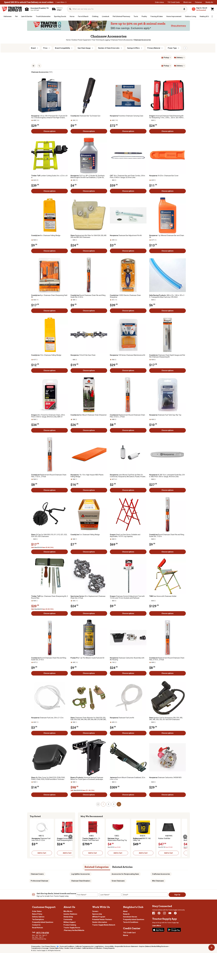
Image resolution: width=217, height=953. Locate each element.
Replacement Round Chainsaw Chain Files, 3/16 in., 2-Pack (166, 659)
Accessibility (109, 946)
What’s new (187, 2)
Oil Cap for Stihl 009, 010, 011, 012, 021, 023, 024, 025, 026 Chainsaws (49, 535)
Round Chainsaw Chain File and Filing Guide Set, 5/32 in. (88, 296)
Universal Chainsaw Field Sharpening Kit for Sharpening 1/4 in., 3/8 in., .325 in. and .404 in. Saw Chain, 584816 (166, 117)
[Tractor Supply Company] (12, 9)
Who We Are (68, 911)
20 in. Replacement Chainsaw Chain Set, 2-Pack (88, 597)
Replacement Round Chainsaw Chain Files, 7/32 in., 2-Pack (48, 475)
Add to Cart (42, 853)
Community (68, 919)
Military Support (70, 922)
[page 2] (118, 804)
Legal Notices (99, 946)
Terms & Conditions (130, 922)
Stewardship (68, 917)
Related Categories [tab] (97, 866)
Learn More (60, 2)
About (125, 911)
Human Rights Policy (56, 948)
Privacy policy (35, 946)
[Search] (70, 9)
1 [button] (103, 804)
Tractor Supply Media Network (103, 925)
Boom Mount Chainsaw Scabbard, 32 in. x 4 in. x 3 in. (127, 778)
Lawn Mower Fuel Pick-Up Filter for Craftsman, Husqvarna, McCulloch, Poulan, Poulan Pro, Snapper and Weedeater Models (127, 475)
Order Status (37, 911)
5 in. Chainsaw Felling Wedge (85, 534)
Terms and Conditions (67, 946)
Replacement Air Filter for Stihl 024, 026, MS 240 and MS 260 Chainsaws (88, 236)
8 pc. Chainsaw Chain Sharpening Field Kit (49, 296)
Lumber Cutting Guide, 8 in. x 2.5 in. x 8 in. (49, 176)
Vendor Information (99, 922)
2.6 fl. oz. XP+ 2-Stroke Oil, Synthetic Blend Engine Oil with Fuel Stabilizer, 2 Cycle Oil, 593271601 (88, 176)
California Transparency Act (84, 946)
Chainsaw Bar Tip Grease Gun (85, 116)
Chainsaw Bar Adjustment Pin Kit (126, 235)
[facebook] (153, 913)
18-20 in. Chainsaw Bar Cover (163, 176)
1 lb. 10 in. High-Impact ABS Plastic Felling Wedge (87, 475)
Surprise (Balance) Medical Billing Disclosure (153, 946)
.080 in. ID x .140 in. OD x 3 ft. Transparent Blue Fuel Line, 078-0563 (166, 296)
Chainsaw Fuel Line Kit (122, 718)
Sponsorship (97, 914)
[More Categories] (212, 16)
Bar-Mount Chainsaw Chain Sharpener (89, 415)
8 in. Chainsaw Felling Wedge (45, 235)
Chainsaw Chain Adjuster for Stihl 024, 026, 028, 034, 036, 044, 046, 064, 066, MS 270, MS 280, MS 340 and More (88, 718)
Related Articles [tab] (122, 866)
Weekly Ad (209, 2)
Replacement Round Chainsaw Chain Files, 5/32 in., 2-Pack (127, 416)
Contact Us (36, 925)
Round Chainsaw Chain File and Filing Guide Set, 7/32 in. (166, 535)
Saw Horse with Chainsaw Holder (163, 596)
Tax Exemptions (38, 919)
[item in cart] (212, 9)
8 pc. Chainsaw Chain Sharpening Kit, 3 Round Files (49, 597)
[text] (142, 40)
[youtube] (170, 913)
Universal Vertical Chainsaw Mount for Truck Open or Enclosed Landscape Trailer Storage (87, 778)
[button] (66, 2)
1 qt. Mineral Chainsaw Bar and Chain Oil (166, 236)
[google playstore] (174, 930)
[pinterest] (159, 913)
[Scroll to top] (211, 947)
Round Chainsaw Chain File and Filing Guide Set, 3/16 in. (48, 659)
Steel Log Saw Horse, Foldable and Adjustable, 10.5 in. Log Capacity (125, 535)
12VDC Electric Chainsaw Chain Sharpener (125, 296)
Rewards (126, 914)
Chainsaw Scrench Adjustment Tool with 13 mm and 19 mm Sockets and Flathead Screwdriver (127, 597)
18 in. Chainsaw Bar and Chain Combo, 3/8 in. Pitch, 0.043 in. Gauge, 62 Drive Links (127, 176)
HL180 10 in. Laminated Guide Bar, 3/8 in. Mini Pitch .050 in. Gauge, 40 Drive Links (167, 475)
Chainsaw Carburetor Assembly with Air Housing (127, 659)
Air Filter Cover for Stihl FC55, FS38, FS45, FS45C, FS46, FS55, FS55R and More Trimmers (48, 778)
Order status (159, 2)
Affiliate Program (98, 917)
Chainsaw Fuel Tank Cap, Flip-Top (165, 415)
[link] (68, 40)
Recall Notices (37, 928)
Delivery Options (38, 917)
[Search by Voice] (184, 9)
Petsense (198, 2)
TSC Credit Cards (173, 2)
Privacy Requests (109, 948)
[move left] (32, 837)
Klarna (125, 935)
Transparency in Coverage (39, 948)
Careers (95, 911)
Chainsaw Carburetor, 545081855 (165, 777)
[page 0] (98, 804)
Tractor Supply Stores (72, 928)
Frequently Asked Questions (42, 922)
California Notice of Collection (92, 948)
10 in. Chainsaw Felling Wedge (46, 355)
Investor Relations (70, 914)
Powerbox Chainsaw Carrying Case (126, 116)
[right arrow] (185, 48)
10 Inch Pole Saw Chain (83, 355)
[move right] (70, 837)
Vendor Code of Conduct (72, 948)
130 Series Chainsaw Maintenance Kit (127, 355)
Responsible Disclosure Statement (126, 946)
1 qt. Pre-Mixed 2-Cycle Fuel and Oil (87, 658)
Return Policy (37, 914)
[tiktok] (175, 913)
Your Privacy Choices (48, 946)
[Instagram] (164, 913)
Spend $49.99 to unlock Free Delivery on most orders (28, 2)
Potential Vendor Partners (102, 919)
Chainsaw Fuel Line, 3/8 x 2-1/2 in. (47, 718)
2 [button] (108, 804)
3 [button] (113, 804)
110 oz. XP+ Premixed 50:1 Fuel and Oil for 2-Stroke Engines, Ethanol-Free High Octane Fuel (49, 117)
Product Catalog (70, 925)
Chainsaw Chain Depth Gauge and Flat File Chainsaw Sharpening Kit (167, 356)
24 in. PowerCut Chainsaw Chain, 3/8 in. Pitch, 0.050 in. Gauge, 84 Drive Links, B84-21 (48, 416)
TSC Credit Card (129, 933)
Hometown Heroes (130, 917)
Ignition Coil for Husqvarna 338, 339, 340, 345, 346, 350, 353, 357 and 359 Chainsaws (166, 718)
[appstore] (158, 930)
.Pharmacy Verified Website (74, 930)
